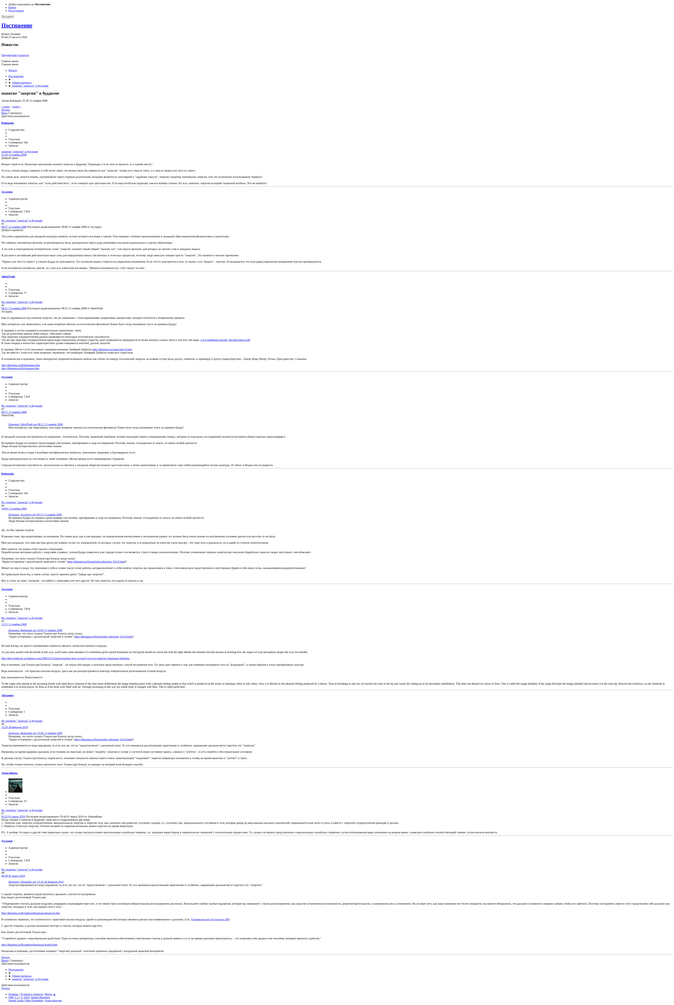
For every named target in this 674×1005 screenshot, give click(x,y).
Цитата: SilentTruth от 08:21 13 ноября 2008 (35, 424)
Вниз (4, 112)
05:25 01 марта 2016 (13, 816)
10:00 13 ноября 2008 (14, 508)
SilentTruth (8, 276)
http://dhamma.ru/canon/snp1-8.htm (112, 349)
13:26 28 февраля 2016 (14, 727)
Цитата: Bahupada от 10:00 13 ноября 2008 (35, 630)
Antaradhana (9, 773)
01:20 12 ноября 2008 (14, 154)
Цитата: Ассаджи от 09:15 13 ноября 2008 (35, 514)
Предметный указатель (15, 55)
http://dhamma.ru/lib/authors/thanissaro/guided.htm (29, 944)
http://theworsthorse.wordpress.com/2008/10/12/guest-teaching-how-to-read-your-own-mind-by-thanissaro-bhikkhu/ (65, 658)
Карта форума (53, 1000)
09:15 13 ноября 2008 (14, 412)
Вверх (5, 960)
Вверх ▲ (50, 994)
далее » (16, 106)
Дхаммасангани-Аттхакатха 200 (210, 919)
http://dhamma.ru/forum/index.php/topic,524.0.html (96, 561)
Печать (5, 109)
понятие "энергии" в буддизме (19, 151)
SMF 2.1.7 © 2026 (18, 997)
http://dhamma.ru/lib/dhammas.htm (20, 365)
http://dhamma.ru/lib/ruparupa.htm (20, 368)
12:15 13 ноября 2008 (14, 624)
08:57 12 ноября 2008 (14, 226)
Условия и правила (31, 994)
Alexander (7, 695)
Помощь (13, 994)
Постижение (16, 25)
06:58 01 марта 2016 (13, 875)
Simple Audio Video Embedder (25, 1000)
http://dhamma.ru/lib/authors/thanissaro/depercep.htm (30, 913)
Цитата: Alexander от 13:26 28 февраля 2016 (36, 881)
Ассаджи (6, 191)
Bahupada (7, 122)
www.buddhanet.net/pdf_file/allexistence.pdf (225, 339)
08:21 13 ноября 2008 (14, 308)
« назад (5, 106)
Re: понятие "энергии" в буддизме (21, 220)
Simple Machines (40, 997)
